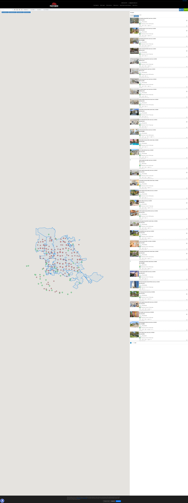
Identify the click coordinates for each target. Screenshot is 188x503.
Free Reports (96, 5)
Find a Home (108, 5)
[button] (2, 501)
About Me (134, 5)
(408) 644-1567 (124, 2)
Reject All (112, 501)
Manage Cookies (106, 501)
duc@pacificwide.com (133, 2)
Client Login (102, 5)
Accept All (118, 501)
